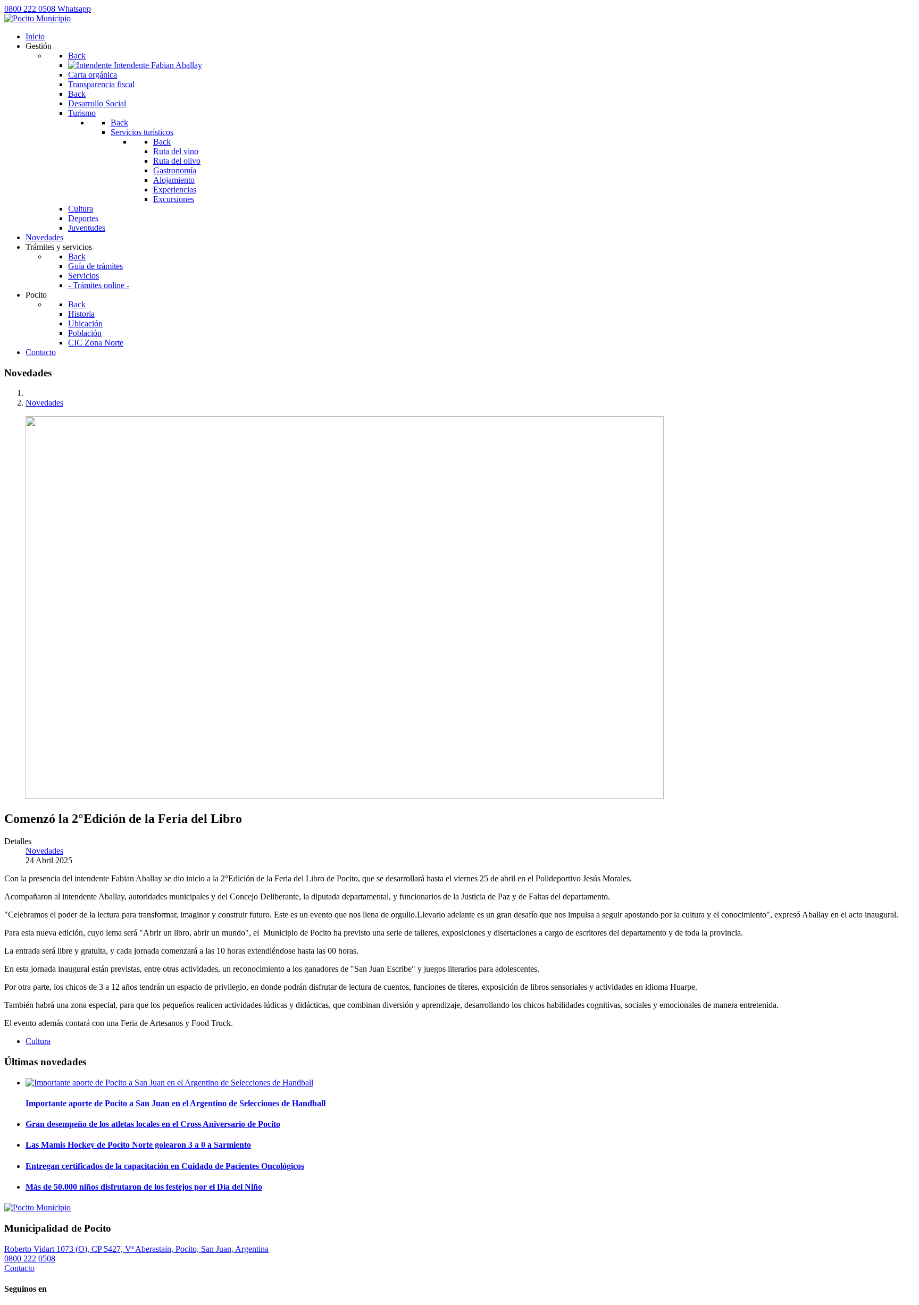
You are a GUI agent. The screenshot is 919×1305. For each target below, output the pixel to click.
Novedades (44, 850)
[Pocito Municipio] (37, 18)
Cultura (38, 1041)
